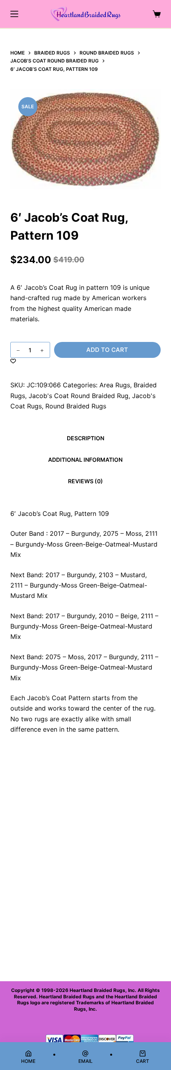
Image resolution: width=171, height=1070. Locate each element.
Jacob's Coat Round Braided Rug (78, 396)
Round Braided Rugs (75, 406)
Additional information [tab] (85, 459)
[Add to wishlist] (13, 360)
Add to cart (107, 349)
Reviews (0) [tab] (85, 481)
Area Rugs (114, 385)
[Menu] (14, 14)
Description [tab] (85, 438)
